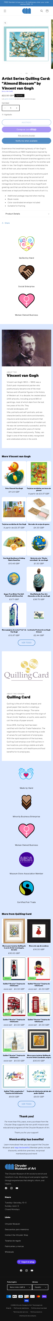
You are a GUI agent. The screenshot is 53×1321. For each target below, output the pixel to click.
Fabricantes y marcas (14, 1246)
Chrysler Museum (12, 1224)
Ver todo (27, 642)
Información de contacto (27, 1316)
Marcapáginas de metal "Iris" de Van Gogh (14, 631)
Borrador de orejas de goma (38, 524)
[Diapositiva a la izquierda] (21, 73)
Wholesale (9, 1252)
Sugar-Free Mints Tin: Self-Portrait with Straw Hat (14, 595)
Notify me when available (26, 141)
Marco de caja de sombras (39, 946)
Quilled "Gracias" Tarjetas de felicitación (14, 985)
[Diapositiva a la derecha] (32, 73)
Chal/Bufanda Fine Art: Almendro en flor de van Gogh (39, 595)
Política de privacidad (39, 1308)
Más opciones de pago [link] (26, 135)
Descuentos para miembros (17, 1229)
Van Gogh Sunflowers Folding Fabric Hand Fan (14, 559)
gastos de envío (9, 99)
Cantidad (5, 103)
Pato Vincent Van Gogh (14, 488)
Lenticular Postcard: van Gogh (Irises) (38, 631)
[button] (5, 11)
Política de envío (36, 1312)
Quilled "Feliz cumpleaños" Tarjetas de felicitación (14, 1092)
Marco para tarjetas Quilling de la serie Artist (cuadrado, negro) (39, 1056)
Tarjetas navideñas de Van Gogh (14, 524)
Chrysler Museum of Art (24, 1305)
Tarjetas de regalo (13, 1241)
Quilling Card (7, 91)
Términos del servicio (20, 1312)
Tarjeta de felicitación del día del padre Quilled (39, 1092)
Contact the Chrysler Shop (16, 1235)
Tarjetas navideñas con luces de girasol (39, 489)
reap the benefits (22, 1147)
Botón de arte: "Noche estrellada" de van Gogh (39, 559)
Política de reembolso (21, 1308)
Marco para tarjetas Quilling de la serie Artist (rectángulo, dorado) (14, 948)
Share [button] (7, 223)
